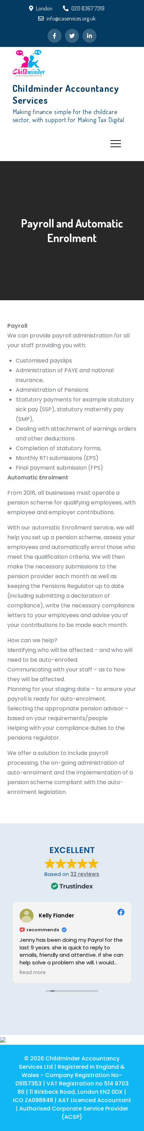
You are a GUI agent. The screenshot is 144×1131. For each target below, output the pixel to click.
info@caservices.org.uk (70, 18)
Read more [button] (33, 973)
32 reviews (84, 874)
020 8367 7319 (88, 8)
